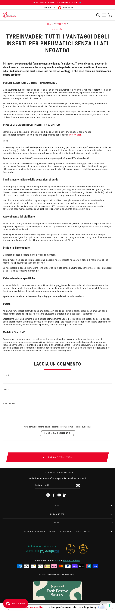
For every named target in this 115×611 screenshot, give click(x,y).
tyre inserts (57, 29)
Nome (6, 375)
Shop (57, 505)
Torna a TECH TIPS (59, 457)
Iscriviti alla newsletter (57, 472)
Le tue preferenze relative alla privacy (71, 607)
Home (50, 24)
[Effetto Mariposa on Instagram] (48, 495)
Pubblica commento (57, 433)
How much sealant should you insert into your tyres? (57, 531)
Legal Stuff (57, 514)
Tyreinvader (75, 135)
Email (6, 389)
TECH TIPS (60, 24)
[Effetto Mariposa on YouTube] (59, 495)
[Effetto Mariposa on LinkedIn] (64, 495)
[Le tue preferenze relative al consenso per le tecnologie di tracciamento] (110, 606)
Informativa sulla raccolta (27, 607)
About (57, 522)
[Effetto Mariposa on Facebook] (53, 495)
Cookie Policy (69, 574)
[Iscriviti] (78, 485)
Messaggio (9, 403)
